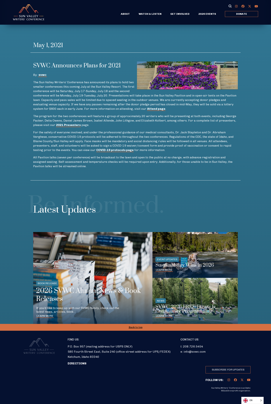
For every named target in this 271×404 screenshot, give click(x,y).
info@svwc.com (195, 351)
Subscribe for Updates (228, 369)
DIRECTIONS (77, 363)
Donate (241, 13)
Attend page (156, 108)
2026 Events (207, 13)
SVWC (42, 75)
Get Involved (180, 13)
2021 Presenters (68, 125)
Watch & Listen (150, 13)
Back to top (136, 327)
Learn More (45, 315)
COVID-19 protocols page (115, 150)
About (125, 13)
